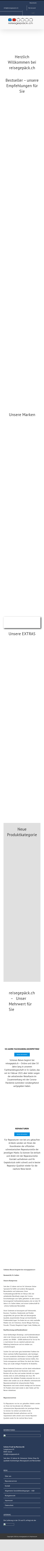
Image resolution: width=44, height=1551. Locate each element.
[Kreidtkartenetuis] (22, 843)
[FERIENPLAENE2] (22, 955)
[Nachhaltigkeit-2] (22, 708)
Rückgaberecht (10, 1496)
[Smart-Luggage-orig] (22, 642)
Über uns (8, 1476)
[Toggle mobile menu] (35, 25)
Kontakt (7, 1486)
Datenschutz (9, 1505)
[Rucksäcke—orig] (22, 909)
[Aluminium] (22, 664)
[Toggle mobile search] (31, 25)
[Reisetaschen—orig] (22, 887)
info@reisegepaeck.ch (11, 8)
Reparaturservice (11, 1481)
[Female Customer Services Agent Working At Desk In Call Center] (22, 1020)
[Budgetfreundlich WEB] (22, 754)
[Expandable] (22, 776)
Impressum (9, 1500)
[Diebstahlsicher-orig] (22, 732)
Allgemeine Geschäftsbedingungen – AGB (19, 1491)
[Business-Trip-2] (22, 931)
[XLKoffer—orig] (22, 798)
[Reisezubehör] (22, 865)
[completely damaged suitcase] (22, 1100)
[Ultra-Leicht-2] (22, 686)
